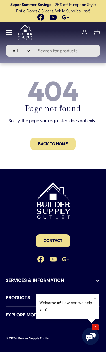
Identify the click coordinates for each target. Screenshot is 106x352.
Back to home (53, 143)
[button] (97, 32)
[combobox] (53, 51)
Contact (53, 240)
